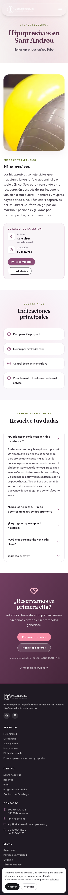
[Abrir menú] (60, 9)
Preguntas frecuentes (15, 789)
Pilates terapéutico (13, 753)
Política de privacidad (15, 854)
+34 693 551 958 (16, 818)
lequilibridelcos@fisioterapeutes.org (27, 824)
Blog (6, 784)
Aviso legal (9, 850)
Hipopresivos (10, 748)
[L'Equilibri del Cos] (22, 9)
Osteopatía (9, 738)
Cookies (8, 859)
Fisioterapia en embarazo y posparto (24, 758)
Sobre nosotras (12, 774)
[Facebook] (6, 716)
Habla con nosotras (34, 647)
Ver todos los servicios (32, 667)
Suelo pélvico (10, 743)
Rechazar (29, 886)
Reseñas (8, 779)
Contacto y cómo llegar (16, 794)
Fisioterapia (10, 733)
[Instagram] (15, 716)
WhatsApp (22, 271)
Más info (54, 879)
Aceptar (12, 886)
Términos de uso (12, 864)
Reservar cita (24, 261)
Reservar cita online (34, 637)
